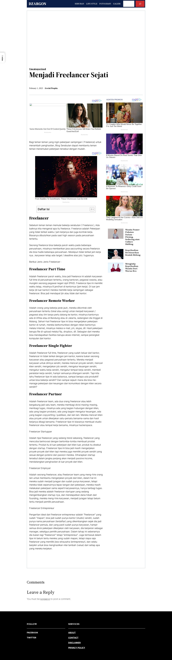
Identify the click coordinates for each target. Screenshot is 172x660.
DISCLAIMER (74, 642)
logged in (45, 599)
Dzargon (37, 3)
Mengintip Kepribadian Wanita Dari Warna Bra (131, 267)
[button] (2, 58)
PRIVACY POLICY (76, 647)
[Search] (140, 4)
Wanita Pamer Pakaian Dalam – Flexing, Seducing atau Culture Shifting (132, 237)
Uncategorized (37, 69)
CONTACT (73, 637)
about (72, 632)
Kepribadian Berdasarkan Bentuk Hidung (132, 252)
